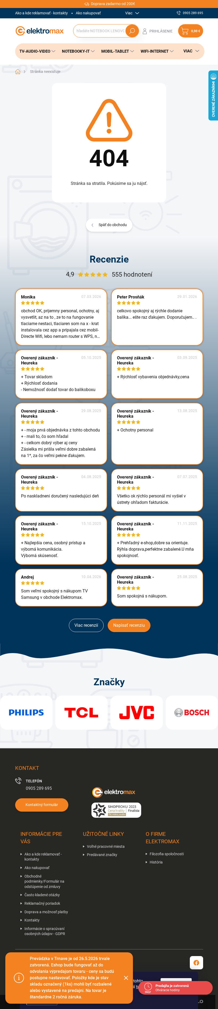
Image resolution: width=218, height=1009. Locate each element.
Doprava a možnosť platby (46, 912)
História (156, 862)
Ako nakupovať (88, 13)
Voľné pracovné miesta (106, 846)
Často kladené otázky (42, 895)
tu (138, 986)
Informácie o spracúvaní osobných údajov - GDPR (44, 931)
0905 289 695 (39, 788)
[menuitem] (36, 51)
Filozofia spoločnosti (167, 854)
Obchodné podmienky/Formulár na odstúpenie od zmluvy (44, 881)
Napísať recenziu (129, 625)
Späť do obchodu (113, 225)
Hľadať (132, 31)
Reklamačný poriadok (42, 903)
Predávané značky (102, 855)
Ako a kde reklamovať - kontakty (41, 13)
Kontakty (32, 920)
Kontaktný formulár (42, 805)
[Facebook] (196, 962)
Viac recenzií (86, 625)
